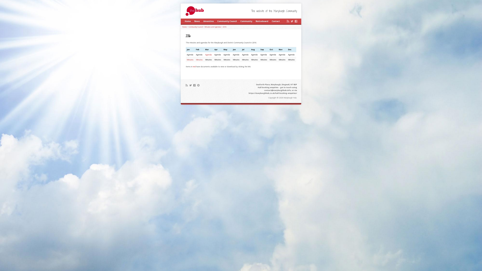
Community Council (227, 21)
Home (188, 21)
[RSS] (288, 21)
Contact (276, 21)
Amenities (208, 21)
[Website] (198, 85)
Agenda (208, 54)
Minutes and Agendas (213, 27)
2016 (224, 27)
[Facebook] (296, 21)
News (197, 21)
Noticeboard (262, 21)
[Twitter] (292, 21)
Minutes (190, 59)
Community (246, 21)
